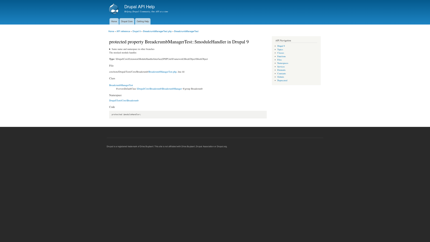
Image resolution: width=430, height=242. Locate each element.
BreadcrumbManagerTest (186, 31)
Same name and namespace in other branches (133, 49)
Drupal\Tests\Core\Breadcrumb (124, 100)
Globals (280, 76)
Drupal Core (127, 21)
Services (281, 66)
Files (279, 59)
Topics (280, 49)
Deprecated (282, 80)
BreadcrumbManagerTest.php (157, 31)
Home (114, 21)
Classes (280, 52)
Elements (281, 70)
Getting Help (143, 21)
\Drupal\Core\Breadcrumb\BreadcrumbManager (159, 88)
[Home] (114, 9)
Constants (281, 73)
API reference (123, 31)
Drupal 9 (137, 31)
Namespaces (282, 63)
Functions (281, 56)
